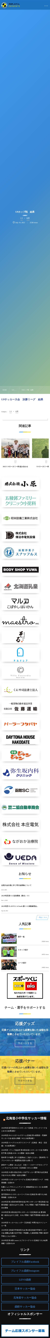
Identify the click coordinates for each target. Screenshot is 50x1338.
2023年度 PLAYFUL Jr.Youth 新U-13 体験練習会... (19, 906)
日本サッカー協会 (25, 1288)
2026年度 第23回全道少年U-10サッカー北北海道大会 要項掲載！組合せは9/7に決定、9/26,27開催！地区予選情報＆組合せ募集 (25, 1215)
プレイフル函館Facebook (25, 1261)
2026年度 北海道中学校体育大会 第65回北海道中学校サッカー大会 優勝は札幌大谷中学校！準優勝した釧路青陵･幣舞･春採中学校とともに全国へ (24, 1233)
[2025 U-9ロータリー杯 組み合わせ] (15, 448)
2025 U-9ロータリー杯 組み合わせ (15, 467)
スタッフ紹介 (23, 950)
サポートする (25, 1043)
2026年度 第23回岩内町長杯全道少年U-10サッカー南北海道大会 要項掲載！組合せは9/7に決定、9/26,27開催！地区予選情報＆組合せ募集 (25, 1205)
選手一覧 (21, 937)
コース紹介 (22, 963)
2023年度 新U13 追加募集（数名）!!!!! (15, 896)
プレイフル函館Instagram (25, 1270)
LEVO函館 (25, 1279)
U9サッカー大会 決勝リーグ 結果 (22, 399)
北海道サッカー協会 (25, 1297)
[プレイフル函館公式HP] (10, 5)
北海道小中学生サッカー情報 (26, 1118)
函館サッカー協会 (25, 1306)
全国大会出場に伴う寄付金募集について (16, 885)
